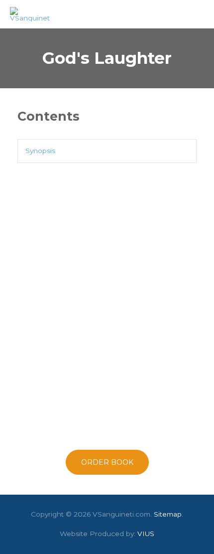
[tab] (107, 151)
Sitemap (168, 514)
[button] (107, 462)
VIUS (145, 534)
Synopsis (40, 151)
